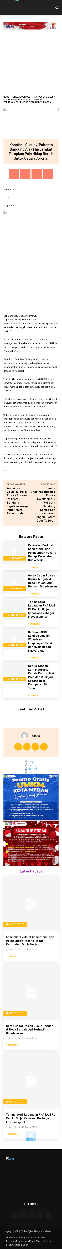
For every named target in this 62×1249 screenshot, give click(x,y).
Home (6, 96)
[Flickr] (31, 1214)
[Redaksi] (25, 735)
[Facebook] (14, 174)
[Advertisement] (31, 63)
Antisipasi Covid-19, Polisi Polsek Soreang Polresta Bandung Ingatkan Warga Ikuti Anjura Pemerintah (18, 500)
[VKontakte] (48, 1214)
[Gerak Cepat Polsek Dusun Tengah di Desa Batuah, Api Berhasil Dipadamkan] (14, 583)
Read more (34, 567)
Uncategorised (22, 96)
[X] (25, 174)
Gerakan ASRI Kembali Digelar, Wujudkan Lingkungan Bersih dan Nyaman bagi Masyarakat (41, 641)
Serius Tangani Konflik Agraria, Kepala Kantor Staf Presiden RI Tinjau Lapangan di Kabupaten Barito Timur (41, 677)
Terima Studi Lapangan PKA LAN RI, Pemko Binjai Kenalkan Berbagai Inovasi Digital (41, 609)
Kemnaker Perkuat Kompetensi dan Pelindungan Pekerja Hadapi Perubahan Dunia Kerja (42, 552)
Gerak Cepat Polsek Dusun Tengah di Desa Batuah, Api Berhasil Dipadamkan (42, 580)
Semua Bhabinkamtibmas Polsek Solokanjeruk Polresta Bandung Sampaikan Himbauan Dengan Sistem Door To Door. (43, 504)
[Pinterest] (37, 174)
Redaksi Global (13, 949)
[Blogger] (14, 1214)
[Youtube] (44, 747)
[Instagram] (27, 747)
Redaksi (10, 189)
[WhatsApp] (48, 174)
